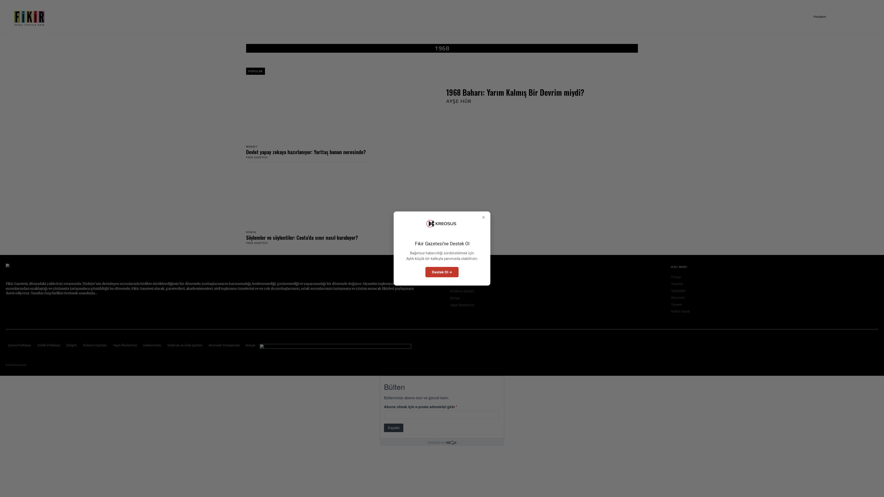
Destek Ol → (442, 272)
